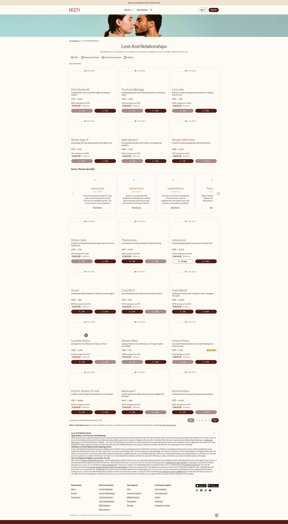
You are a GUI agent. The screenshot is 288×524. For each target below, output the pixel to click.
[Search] (151, 10)
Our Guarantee (160, 489)
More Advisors (104, 509)
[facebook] (201, 491)
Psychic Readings (105, 489)
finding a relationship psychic (92, 460)
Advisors (127, 10)
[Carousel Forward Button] (218, 194)
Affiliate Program (133, 497)
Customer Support (134, 493)
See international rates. (167, 425)
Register (214, 10)
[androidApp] (213, 486)
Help (128, 489)
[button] (214, 433)
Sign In (202, 10)
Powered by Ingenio (162, 505)
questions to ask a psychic (176, 462)
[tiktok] (205, 491)
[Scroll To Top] (217, 515)
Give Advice (131, 501)
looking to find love (191, 465)
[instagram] (197, 491)
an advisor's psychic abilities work (173, 471)
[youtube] (210, 491)
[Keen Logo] (74, 10)
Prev (191, 420)
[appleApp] (201, 486)
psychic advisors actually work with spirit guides (108, 467)
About (73, 489)
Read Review (97, 208)
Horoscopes (75, 497)
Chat (106, 111)
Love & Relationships (107, 493)
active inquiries (108, 465)
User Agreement (161, 493)
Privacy (157, 497)
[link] (86, 335)
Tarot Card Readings (106, 501)
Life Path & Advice (106, 497)
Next (215, 420)
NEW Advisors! (104, 505)
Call (83, 111)
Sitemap (130, 505)
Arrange (184, 261)
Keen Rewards (142, 10)
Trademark (159, 501)
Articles (74, 493)
